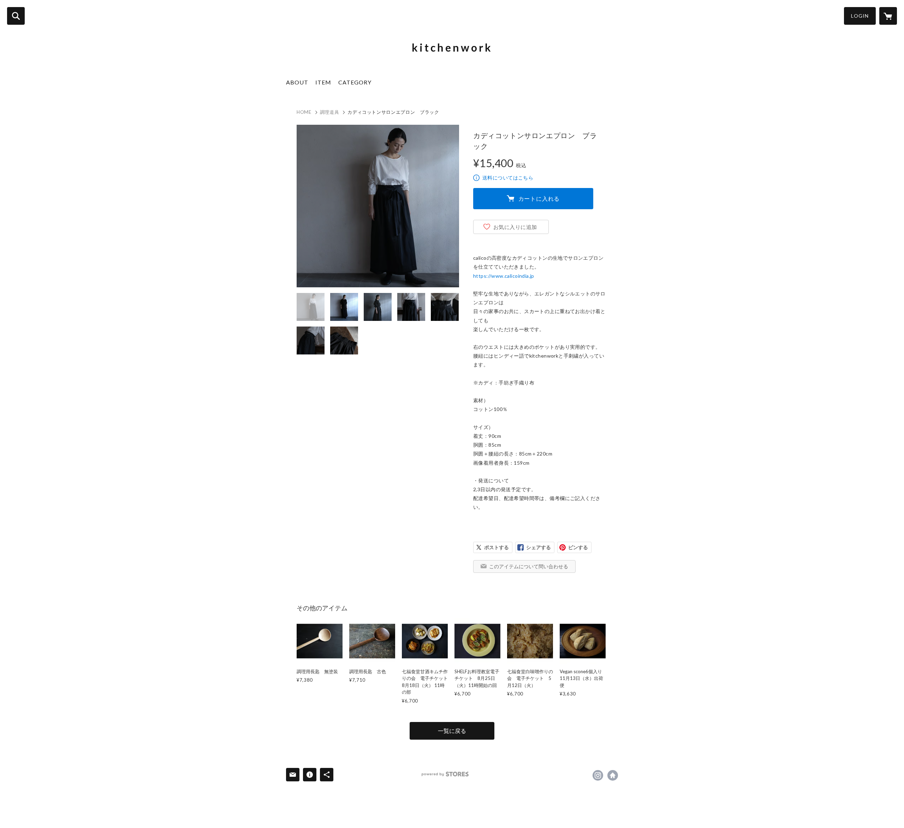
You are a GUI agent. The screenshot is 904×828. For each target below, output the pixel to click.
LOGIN (860, 16)
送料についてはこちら (507, 178)
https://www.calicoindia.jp (503, 276)
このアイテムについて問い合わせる (528, 566)
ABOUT (297, 82)
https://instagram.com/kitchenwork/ (598, 775)
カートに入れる (539, 198)
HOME (304, 112)
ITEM (323, 82)
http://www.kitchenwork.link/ (612, 775)
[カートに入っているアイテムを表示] (888, 16)
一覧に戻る (452, 730)
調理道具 (329, 112)
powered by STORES (445, 774)
